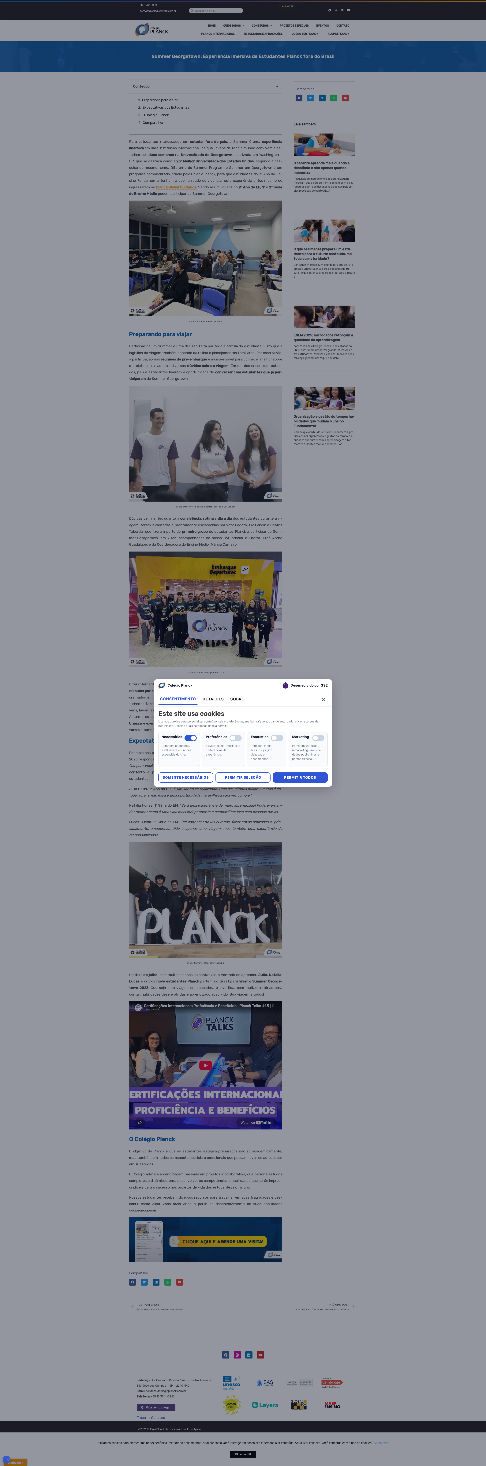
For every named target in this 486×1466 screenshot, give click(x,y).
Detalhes (213, 699)
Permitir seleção (243, 777)
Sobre (237, 699)
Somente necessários (186, 777)
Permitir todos (300, 777)
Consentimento (178, 699)
